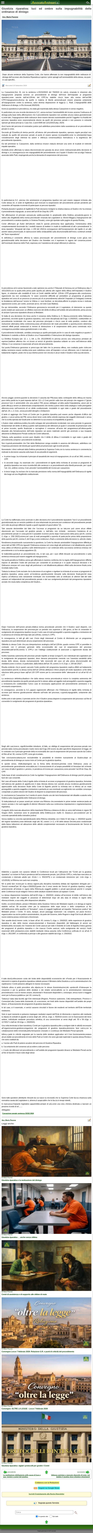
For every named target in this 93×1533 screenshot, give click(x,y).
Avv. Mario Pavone (10, 17)
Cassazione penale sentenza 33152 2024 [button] (18, 1113)
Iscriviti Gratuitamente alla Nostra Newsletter (46, 1494)
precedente (11, 1472)
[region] (46, 177)
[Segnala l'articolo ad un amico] (89, 85)
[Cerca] (76, 1512)
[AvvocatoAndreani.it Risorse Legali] (45, 4)
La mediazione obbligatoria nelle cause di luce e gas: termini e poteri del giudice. (22, 1476)
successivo (81, 1472)
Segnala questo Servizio (48, 1503)
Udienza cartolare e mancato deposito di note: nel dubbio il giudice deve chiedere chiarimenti (70, 1476)
